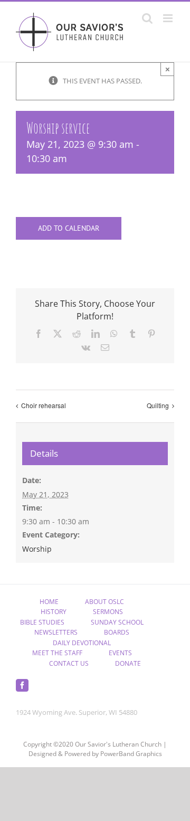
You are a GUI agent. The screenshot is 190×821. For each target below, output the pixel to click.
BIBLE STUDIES (42, 622)
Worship (37, 549)
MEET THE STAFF (57, 652)
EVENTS (120, 652)
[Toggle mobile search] (147, 18)
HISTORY (53, 611)
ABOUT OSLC (104, 601)
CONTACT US (69, 663)
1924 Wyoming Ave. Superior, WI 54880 (76, 712)
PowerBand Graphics (131, 753)
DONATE (128, 663)
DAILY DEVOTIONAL (82, 642)
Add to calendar (68, 228)
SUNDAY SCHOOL (117, 622)
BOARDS (116, 632)
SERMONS (108, 611)
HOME (49, 601)
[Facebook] (22, 685)
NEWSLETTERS (56, 632)
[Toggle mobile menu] (168, 18)
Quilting (158, 405)
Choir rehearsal (43, 405)
